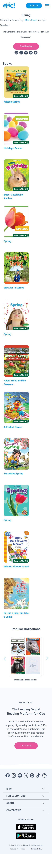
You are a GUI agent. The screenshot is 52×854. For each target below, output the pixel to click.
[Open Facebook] (7, 775)
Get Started (26, 745)
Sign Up (34, 5)
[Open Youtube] (20, 775)
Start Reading (26, 46)
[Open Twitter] (26, 775)
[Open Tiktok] (38, 775)
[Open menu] (47, 5)
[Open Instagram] (14, 775)
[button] (25, 656)
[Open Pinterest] (32, 775)
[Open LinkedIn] (44, 775)
